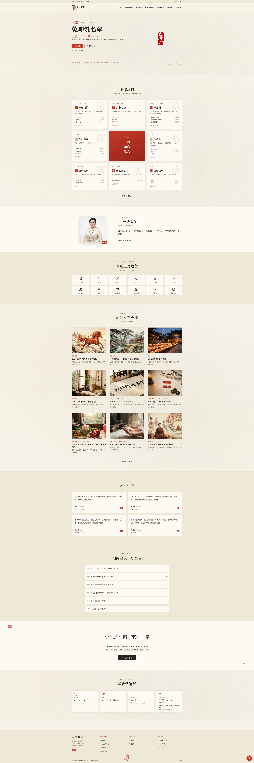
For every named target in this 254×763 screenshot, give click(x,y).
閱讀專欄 (77, 46)
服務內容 (139, 8)
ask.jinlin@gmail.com (110, 700)
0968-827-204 (80, 700)
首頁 (120, 8)
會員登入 (175, 1)
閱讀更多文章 (127, 461)
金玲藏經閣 (160, 8)
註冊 (181, 1)
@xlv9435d (136, 700)
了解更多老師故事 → (126, 241)
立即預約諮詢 (127, 658)
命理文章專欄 (149, 8)
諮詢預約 (179, 8)
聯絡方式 (160, 748)
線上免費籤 (129, 8)
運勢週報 (170, 8)
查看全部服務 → (127, 196)
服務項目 (103, 740)
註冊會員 (132, 744)
